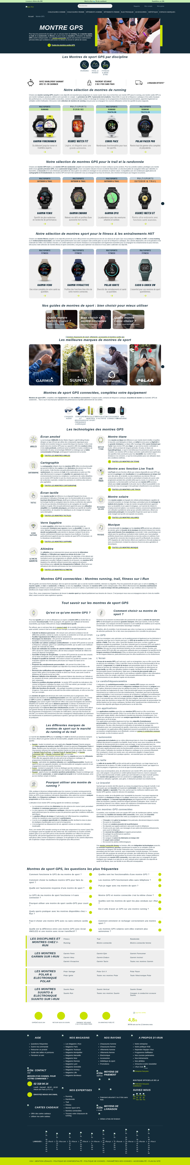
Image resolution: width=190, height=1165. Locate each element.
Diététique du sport (107, 1061)
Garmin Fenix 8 (59, 752)
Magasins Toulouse (73, 1050)
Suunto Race (69, 989)
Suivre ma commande (39, 1047)
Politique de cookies (94, 1161)
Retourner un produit (39, 1050)
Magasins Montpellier (74, 1052)
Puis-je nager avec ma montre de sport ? (118, 886)
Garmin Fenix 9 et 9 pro (42, 752)
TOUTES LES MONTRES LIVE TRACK (126, 489)
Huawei (35, 772)
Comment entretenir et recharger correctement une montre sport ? (127, 922)
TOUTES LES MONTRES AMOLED (57, 455)
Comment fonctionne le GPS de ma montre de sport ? (55, 874)
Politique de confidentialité (68, 1161)
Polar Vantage (69, 971)
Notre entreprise (141, 1044)
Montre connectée (104, 943)
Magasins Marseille (73, 1055)
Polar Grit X (102, 971)
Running (67, 943)
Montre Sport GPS (73, 1108)
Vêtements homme (107, 1050)
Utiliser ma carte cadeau (40, 1116)
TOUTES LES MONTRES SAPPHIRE (58, 541)
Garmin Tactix (102, 961)
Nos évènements (141, 1058)
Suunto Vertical (103, 989)
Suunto (35, 762)
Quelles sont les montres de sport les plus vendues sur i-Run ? (128, 902)
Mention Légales (43, 1161)
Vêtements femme (107, 1052)
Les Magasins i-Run (73, 1044)
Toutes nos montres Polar (107, 975)
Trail (98, 939)
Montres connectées (74, 1111)
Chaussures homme (108, 1044)
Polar (34, 756)
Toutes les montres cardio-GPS (63, 45)
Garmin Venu (69, 957)
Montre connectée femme (140, 943)
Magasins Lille (71, 1073)
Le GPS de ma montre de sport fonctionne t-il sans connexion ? (54, 896)
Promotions (104, 1064)
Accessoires (105, 1058)
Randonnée (134, 939)
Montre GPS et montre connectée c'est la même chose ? (126, 895)
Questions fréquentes (39, 1044)
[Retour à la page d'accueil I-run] (35, 9)
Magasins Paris (72, 1047)
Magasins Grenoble (73, 1067)
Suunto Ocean (136, 989)
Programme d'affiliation (144, 1052)
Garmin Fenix (69, 953)
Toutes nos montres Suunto (108, 993)
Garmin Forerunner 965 (55, 754)
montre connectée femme (109, 845)
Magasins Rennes (73, 1061)
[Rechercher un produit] (109, 6)
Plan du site (154, 1161)
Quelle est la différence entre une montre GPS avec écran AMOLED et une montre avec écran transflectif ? (57, 930)
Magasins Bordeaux (73, 1075)
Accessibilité (140, 1161)
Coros (34, 768)
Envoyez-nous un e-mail (46, 1094)
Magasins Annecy (72, 1070)
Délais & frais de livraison (110, 1119)
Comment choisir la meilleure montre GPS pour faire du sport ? (56, 881)
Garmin (35, 744)
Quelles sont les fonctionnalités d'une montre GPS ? (123, 874)
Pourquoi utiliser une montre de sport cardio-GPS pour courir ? (59, 904)
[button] (38, 1018)
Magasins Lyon (71, 1064)
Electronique (105, 1055)
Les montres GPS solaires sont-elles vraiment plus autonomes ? (123, 930)
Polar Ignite (68, 975)
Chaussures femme (108, 1047)
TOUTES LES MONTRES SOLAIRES (125, 517)
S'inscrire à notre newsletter (146, 1064)
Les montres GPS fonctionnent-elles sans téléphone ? (124, 880)
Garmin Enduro (103, 957)
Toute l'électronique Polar (140, 975)
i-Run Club (139, 1067)
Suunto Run (68, 993)
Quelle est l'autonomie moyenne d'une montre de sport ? (56, 888)
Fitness (67, 939)
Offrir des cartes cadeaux (41, 1114)
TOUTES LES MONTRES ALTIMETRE (58, 570)
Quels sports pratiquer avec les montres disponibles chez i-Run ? (58, 912)
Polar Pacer (135, 971)
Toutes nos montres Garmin (141, 961)
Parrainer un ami (37, 1055)
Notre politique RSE (142, 1047)
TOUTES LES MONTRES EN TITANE (125, 461)
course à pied (62, 627)
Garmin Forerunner (138, 953)
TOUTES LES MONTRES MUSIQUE (125, 547)
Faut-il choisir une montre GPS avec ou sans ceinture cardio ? (58, 922)
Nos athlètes (140, 1061)
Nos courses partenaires (144, 1055)
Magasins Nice (71, 1058)
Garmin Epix (102, 953)
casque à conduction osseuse (148, 731)
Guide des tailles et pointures (42, 1052)
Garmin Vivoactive (71, 961)
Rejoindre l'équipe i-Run (144, 1050)
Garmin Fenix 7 (71, 752)
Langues (37, 1141)
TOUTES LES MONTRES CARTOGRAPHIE (60, 485)
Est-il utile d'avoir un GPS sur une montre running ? (123, 909)
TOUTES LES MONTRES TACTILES (57, 515)
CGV (31, 1161)
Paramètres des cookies (119, 1161)
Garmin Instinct (136, 957)
